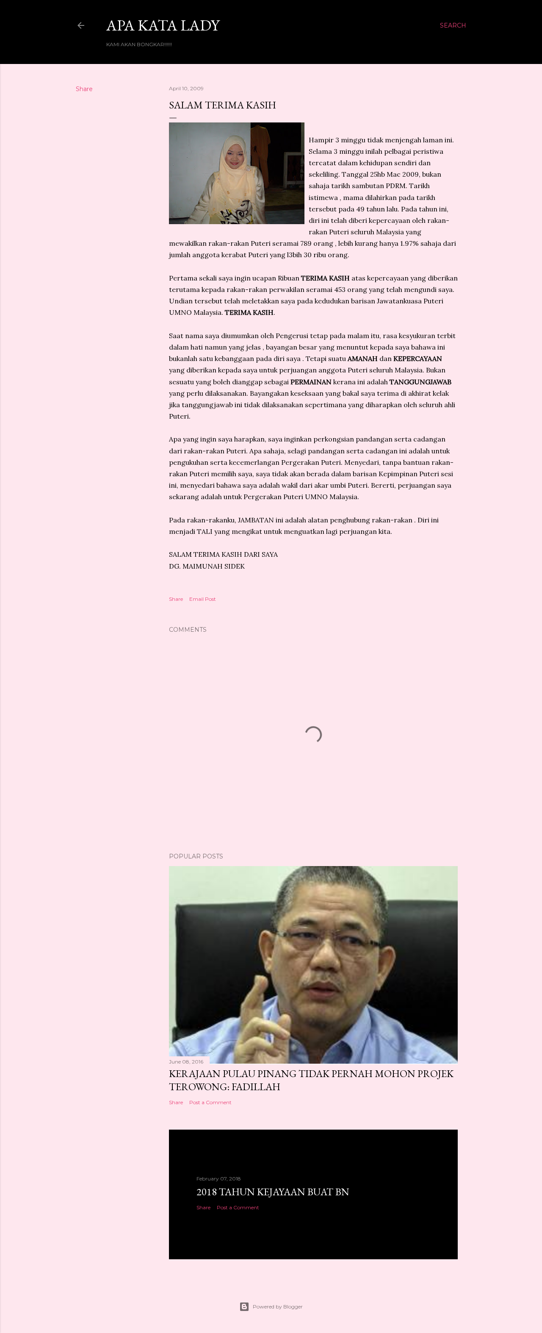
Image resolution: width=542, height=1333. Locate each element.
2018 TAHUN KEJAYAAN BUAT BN (272, 1191)
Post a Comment (210, 1102)
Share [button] (84, 89)
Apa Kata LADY (162, 25)
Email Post (202, 599)
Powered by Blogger (278, 1306)
